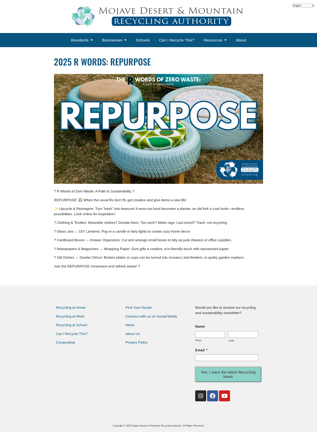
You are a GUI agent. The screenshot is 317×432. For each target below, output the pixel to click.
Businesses (112, 40)
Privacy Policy (136, 342)
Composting (65, 342)
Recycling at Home (71, 307)
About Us (132, 334)
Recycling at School (71, 325)
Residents (80, 40)
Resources (213, 40)
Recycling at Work (70, 316)
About (241, 40)
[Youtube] (224, 395)
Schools (143, 40)
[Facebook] (212, 395)
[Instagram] (200, 395)
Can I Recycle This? (176, 40)
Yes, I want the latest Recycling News (228, 374)
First (198, 340)
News (129, 325)
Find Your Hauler (138, 307)
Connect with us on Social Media (151, 316)
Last (231, 340)
